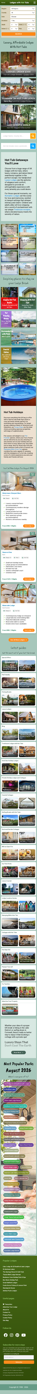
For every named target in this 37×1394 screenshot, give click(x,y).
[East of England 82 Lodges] (27, 236)
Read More (18, 1052)
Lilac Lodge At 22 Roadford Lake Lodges (16, 1266)
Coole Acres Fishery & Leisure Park (15, 1285)
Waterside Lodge (8, 605)
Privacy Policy (7, 1315)
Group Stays (18, 427)
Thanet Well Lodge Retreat (12, 1274)
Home (3, 2)
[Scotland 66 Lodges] (9, 262)
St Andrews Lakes (9, 1269)
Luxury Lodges (11, 180)
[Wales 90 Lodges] (27, 274)
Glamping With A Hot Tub (13, 449)
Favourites (8, 1304)
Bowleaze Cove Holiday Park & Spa (14, 1277)
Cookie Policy (7, 1318)
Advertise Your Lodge (10, 1307)
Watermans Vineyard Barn (11, 493)
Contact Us (6, 1312)
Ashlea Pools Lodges (10, 1291)
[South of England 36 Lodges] (27, 262)
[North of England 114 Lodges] (27, 249)
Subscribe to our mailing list (11, 1354)
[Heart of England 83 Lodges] (9, 249)
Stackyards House (9, 1288)
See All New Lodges (17, 640)
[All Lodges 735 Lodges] (9, 236)
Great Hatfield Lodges (10, 1283)
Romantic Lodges (12, 196)
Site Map (6, 1320)
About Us (6, 1310)
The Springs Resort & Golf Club (13, 1272)
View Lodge (28, 526)
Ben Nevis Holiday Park (10, 1280)
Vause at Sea (7, 552)
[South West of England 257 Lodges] (9, 274)
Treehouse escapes (22, 209)
